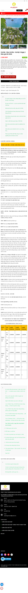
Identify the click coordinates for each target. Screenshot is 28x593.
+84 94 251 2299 (7, 506)
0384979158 (14, 506)
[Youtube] (8, 554)
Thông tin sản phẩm (14, 81)
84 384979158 (7, 511)
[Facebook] (2, 554)
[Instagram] (5, 554)
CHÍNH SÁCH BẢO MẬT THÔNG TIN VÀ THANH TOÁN (14, 524)
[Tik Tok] (12, 554)
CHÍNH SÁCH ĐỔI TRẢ (7, 527)
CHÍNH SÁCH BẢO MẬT (7, 521)
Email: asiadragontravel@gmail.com (10, 514)
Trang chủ (2, 15)
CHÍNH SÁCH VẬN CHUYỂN (8, 530)
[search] (9, 10)
